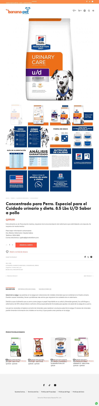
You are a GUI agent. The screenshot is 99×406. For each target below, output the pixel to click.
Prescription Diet (18, 269)
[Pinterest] (91, 257)
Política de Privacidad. (48, 392)
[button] (74, 10)
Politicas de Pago (64, 392)
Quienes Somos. (20, 392)
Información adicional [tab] (26, 289)
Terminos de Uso (33, 392)
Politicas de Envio (78, 392)
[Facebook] (85, 257)
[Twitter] (88, 257)
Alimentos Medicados (22, 198)
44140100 (34, 1)
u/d (20, 267)
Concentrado (34, 198)
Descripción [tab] (10, 289)
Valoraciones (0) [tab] (45, 289)
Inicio (7, 198)
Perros (13, 198)
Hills (11, 269)
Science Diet (15, 267)
